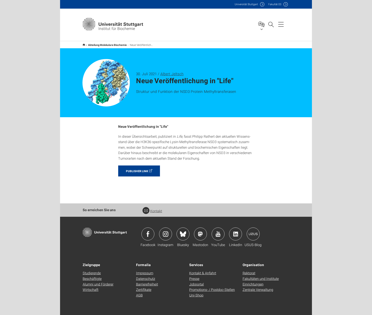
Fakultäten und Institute (261, 278)
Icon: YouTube (218, 234)
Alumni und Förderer (98, 284)
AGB (139, 295)
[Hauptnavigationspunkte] (280, 24)
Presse (194, 278)
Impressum (144, 273)
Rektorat (249, 273)
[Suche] (270, 24)
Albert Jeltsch (172, 73)
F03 (274, 4)
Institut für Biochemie (84, 44)
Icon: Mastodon (200, 234)
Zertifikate (143, 289)
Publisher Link (137, 171)
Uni (246, 4)
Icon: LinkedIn (235, 234)
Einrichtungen (253, 284)
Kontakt (156, 211)
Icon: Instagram (165, 234)
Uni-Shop (196, 295)
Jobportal (196, 284)
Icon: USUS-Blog (253, 234)
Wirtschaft (90, 289)
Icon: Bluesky (183, 234)
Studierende (92, 273)
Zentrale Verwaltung (258, 289)
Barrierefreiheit (147, 284)
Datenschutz (145, 278)
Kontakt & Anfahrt (202, 273)
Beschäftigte (92, 278)
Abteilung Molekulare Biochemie (107, 45)
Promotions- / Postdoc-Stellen (212, 289)
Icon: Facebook (147, 234)
